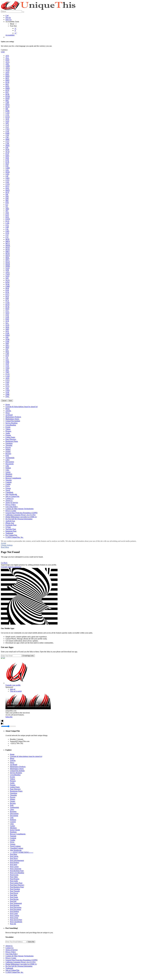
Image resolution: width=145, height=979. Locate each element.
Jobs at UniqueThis (12, 970)
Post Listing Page (16, 883)
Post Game (14, 913)
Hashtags (13, 832)
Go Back (4, 563)
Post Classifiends (16, 922)
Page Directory (15, 789)
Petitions (13, 820)
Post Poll (13, 901)
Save (10, 400)
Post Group (14, 918)
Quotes (12, 801)
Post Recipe (14, 899)
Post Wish (13, 895)
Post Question (15, 889)
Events (12, 777)
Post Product (14, 862)
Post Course (14, 867)
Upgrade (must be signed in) (11, 567)
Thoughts (13, 795)
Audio (12, 783)
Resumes (13, 811)
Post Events (14, 875)
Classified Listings (16, 848)
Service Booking (16, 773)
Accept (3, 543)
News (12, 762)
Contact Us (9, 948)
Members (13, 828)
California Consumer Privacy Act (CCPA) (20, 962)
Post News (14, 858)
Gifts (11, 818)
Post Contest (14, 916)
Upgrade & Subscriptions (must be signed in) (26, 756)
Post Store (13, 865)
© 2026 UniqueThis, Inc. (14, 972)
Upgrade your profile (13, 685)
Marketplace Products (17, 767)
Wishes (12, 799)
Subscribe (8, 717)
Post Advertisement (17, 860)
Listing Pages (15, 787)
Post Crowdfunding (17, 873)
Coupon (13, 822)
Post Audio (14, 881)
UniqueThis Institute (17, 771)
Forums (12, 785)
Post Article (14, 856)
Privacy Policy (10, 952)
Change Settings (7, 545)
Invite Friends (15, 830)
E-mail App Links (28, 656)
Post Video (14, 877)
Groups (12, 844)
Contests (13, 838)
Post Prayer (14, 893)
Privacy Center (10, 958)
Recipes (13, 803)
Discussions (14, 813)
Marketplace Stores (17, 769)
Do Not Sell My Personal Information (18, 966)
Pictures (13, 781)
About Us (8, 946)
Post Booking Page (17, 871)
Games (12, 826)
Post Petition (14, 911)
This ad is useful (16, 691)
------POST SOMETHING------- (21, 852)
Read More (5, 547)
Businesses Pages (16, 791)
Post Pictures (14, 879)
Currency (4, 50)
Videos (12, 779)
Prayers (12, 797)
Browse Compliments (17, 834)
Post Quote (14, 897)
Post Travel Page (16, 920)
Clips (12, 824)
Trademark (9, 968)
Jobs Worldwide (16, 850)
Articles (13, 760)
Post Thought (15, 891)
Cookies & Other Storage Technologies (19, 956)
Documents (14, 816)
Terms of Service (11, 950)
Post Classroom (15, 869)
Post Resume (14, 905)
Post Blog (13, 854)
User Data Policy (11, 954)
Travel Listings (15, 846)
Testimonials (14, 807)
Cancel (4, 400)
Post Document (15, 909)
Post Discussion (15, 907)
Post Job (13, 924)
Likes (12, 809)
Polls (11, 805)
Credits (12, 840)
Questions (13, 793)
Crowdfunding (15, 775)
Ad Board (13, 765)
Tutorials (13, 836)
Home (12, 754)
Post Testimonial (16, 903)
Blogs (12, 758)
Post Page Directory (17, 885)
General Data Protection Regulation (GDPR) (21, 960)
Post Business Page (17, 887)
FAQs (12, 842)
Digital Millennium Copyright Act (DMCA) (21, 964)
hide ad (12, 689)
